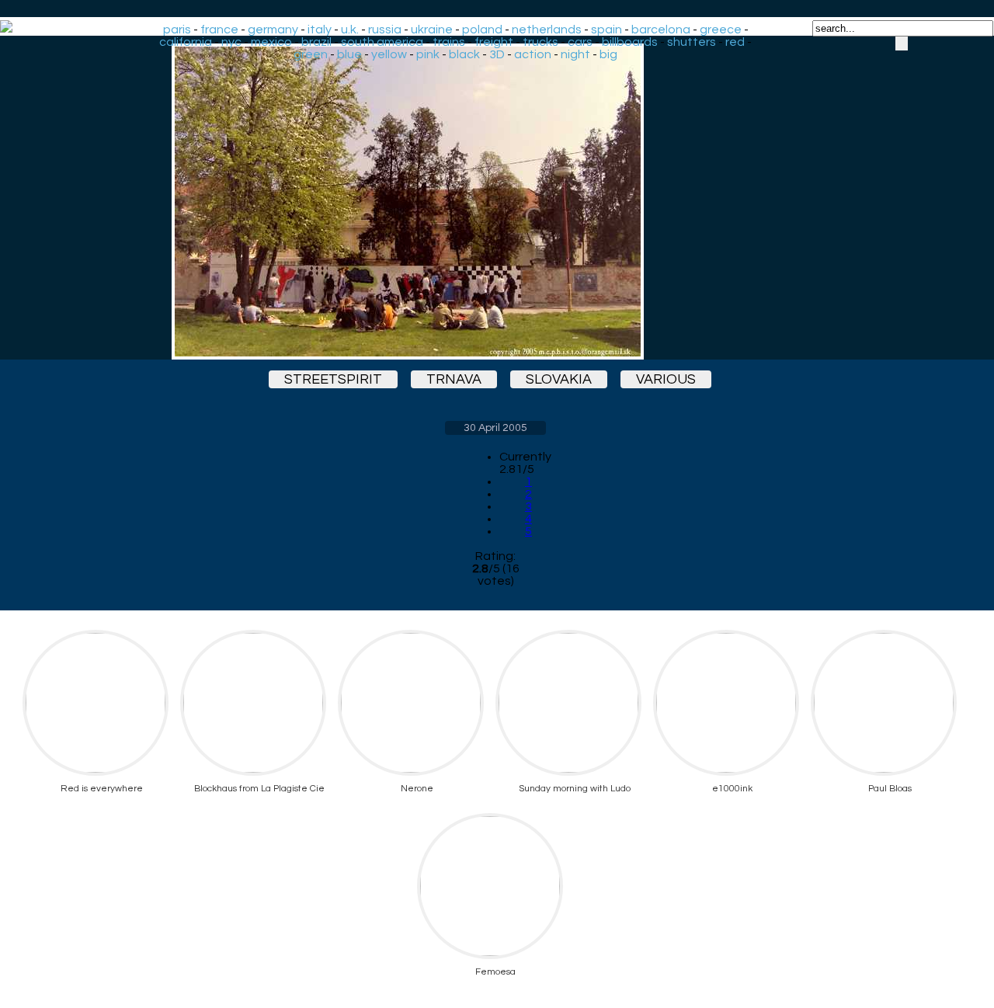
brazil (316, 42)
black (464, 54)
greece (721, 29)
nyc (231, 42)
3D (497, 54)
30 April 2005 (495, 427)
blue (349, 54)
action (532, 54)
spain (606, 29)
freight (493, 42)
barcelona (660, 29)
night (575, 54)
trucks (540, 42)
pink (428, 54)
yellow (389, 54)
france (219, 29)
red (735, 42)
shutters (691, 42)
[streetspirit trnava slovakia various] (495, 201)
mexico (271, 42)
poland (482, 29)
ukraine (432, 29)
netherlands (547, 29)
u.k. (350, 29)
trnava (453, 379)
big (608, 54)
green (311, 54)
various (666, 379)
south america (382, 42)
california (185, 42)
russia (384, 29)
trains (449, 42)
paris (177, 29)
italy (320, 29)
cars (580, 42)
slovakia (559, 379)
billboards (630, 42)
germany (273, 29)
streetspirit (333, 379)
